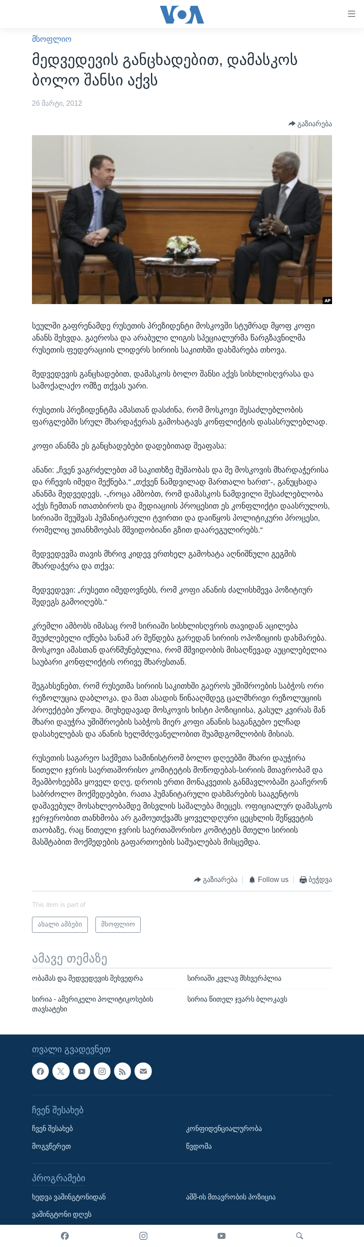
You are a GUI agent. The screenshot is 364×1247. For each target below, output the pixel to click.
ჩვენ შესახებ (52, 1128)
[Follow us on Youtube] (81, 1071)
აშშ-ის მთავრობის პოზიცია (231, 1196)
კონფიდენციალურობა (224, 1128)
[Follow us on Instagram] (102, 1071)
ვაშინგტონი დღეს (61, 1214)
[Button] (310, 124)
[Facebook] (65, 1236)
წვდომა (199, 1146)
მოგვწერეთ (51, 1146)
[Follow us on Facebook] (40, 1071)
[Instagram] (143, 1236)
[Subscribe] (143, 1071)
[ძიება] (299, 1236)
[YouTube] (221, 1236)
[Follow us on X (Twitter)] (60, 1071)
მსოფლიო (51, 39)
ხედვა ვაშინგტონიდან (69, 1196)
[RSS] (122, 1071)
